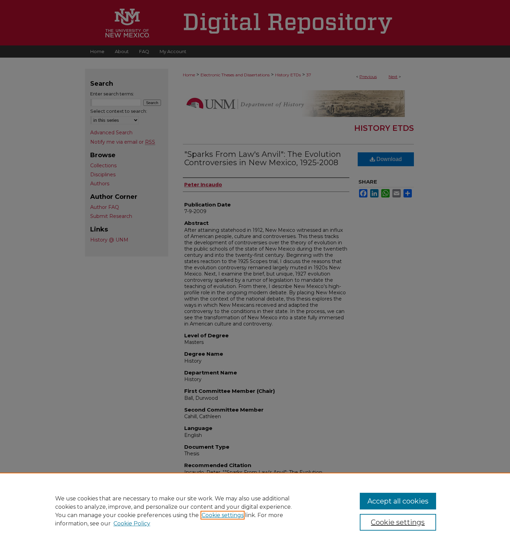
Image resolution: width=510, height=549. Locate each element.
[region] (255, 511)
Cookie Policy (131, 523)
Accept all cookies (397, 501)
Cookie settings (223, 515)
